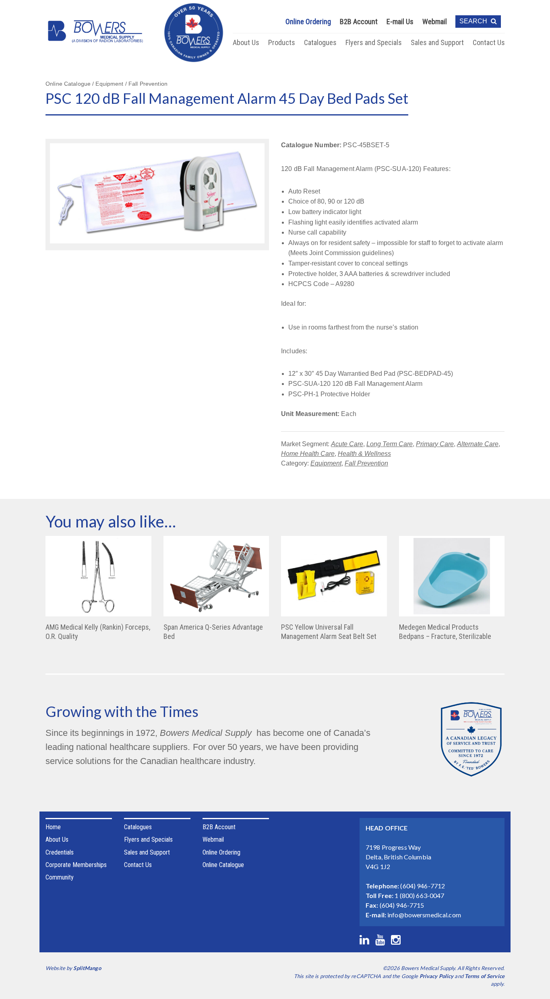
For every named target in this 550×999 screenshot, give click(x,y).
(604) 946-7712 (422, 886)
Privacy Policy (437, 976)
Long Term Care (389, 444)
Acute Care (347, 444)
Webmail (434, 21)
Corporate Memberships (76, 865)
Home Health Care (308, 453)
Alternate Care (477, 444)
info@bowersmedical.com (424, 915)
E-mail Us (400, 21)
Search (474, 21)
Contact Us (489, 42)
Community (59, 877)
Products (281, 42)
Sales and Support (437, 42)
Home (53, 827)
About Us (246, 42)
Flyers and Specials (373, 42)
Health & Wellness (364, 453)
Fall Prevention (366, 463)
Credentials (59, 852)
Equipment (325, 463)
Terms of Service (485, 976)
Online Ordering (308, 21)
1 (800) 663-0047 (419, 895)
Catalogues (320, 42)
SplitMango (87, 968)
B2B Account (359, 21)
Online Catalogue (223, 865)
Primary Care (435, 444)
